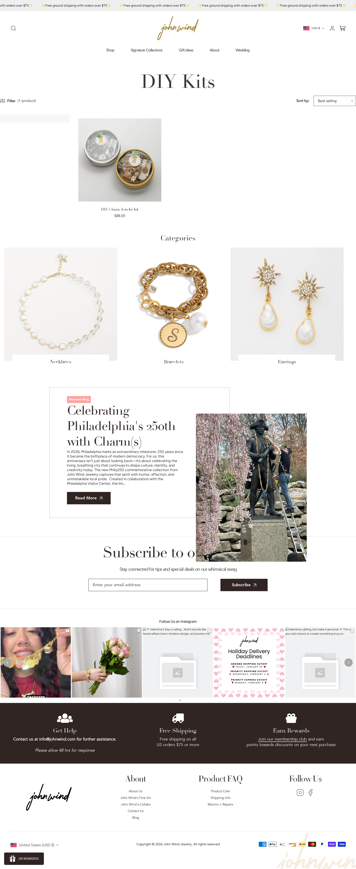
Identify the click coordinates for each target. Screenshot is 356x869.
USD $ (316, 28)
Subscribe (241, 585)
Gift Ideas (186, 50)
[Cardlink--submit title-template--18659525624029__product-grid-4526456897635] (119, 160)
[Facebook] (310, 793)
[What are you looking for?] (13, 28)
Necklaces (60, 362)
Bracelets (174, 362)
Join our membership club (282, 739)
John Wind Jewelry (178, 844)
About (214, 50)
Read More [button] (86, 498)
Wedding (242, 50)
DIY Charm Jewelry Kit (119, 209)
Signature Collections (146, 50)
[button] (110, 50)
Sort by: (302, 100)
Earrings (287, 362)
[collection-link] (60, 304)
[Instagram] (300, 793)
